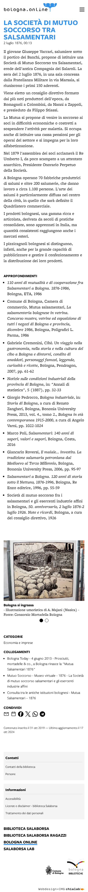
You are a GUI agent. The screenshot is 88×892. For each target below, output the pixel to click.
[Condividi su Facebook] (20, 714)
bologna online (20, 842)
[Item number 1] (41, 620)
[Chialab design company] (61, 885)
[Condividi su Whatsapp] (35, 714)
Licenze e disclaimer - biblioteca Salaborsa (31, 806)
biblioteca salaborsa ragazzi (35, 835)
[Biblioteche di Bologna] (76, 867)
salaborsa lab (19, 849)
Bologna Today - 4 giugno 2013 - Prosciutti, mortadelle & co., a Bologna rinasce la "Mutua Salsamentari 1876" (40, 663)
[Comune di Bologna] (54, 871)
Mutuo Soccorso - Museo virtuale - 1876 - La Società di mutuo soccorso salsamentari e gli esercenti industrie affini (45, 680)
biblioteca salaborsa (26, 829)
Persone (10, 774)
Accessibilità (13, 799)
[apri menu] (82, 10)
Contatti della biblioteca (20, 767)
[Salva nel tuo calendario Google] (13, 714)
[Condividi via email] (6, 714)
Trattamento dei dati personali (24, 813)
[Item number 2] (47, 620)
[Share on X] (28, 714)
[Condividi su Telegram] (42, 714)
